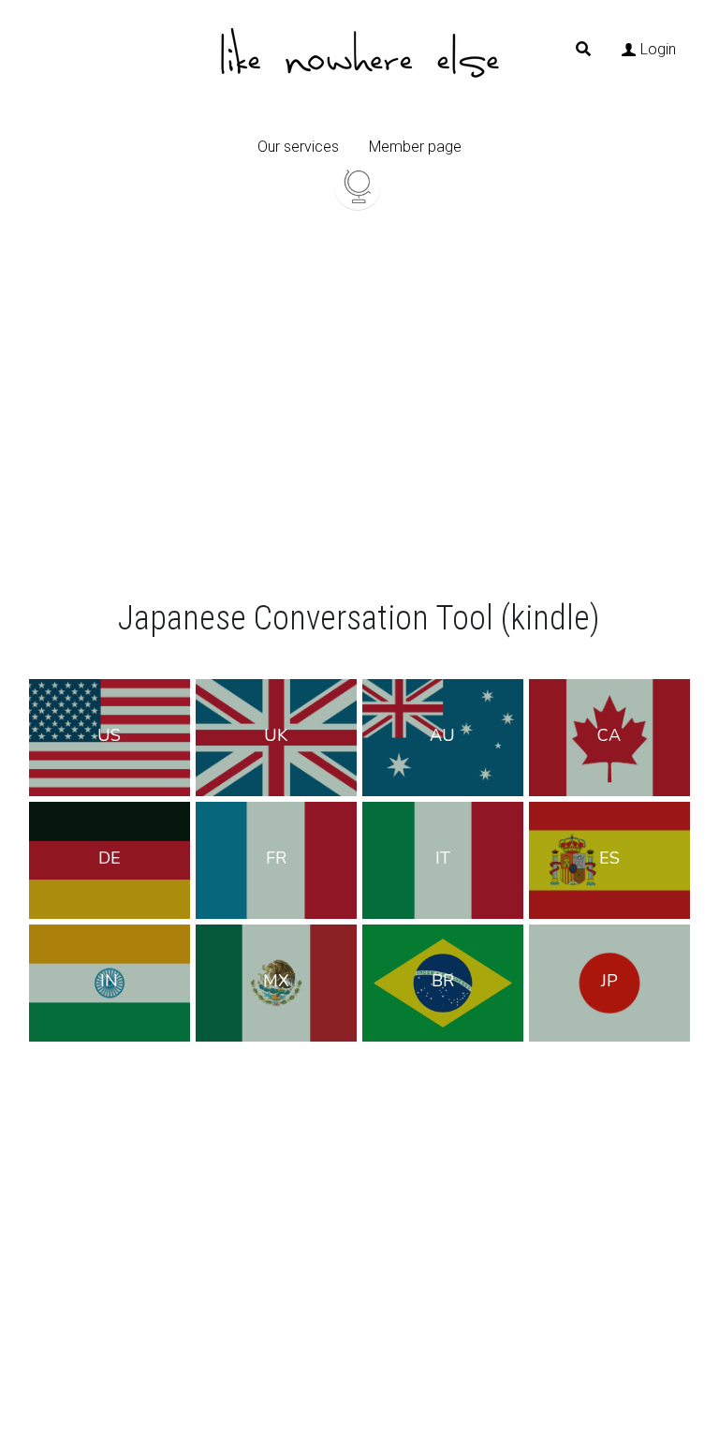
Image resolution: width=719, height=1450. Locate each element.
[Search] (583, 49)
